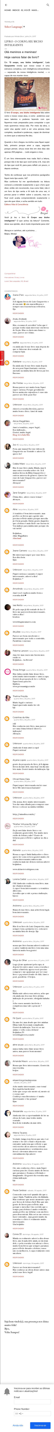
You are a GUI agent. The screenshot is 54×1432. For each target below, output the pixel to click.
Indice (16, 10)
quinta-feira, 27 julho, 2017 (38, 960)
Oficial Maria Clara (21, 779)
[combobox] (19, 1413)
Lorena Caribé (19, 879)
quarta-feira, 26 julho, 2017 (37, 670)
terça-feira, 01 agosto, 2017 (33, 1164)
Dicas (16, 277)
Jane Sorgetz (19, 493)
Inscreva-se (40, 1425)
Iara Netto (18, 605)
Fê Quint (17, 1018)
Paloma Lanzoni (20, 651)
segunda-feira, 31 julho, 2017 (35, 1111)
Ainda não (18, 1425)
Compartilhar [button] (10, 274)
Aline (15, 509)
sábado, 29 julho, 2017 (22, 1083)
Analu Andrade (20, 319)
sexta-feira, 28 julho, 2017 (35, 1045)
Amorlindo (18, 589)
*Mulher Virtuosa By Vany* (25, 824)
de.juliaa (16, 632)
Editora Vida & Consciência (16, 204)
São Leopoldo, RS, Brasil (18, 281)
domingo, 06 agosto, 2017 (33, 1234)
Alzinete (17, 850)
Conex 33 (17, 1234)
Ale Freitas (18, 383)
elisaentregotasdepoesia (24, 1080)
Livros (22, 277)
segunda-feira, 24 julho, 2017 (36, 295)
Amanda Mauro (20, 1061)
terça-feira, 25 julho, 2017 (32, 362)
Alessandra (18, 1111)
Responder (18, 313)
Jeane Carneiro (20, 550)
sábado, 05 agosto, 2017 (37, 1190)
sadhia (16, 342)
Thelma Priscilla (20, 696)
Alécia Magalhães (21, 421)
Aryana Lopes (19, 760)
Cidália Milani (19, 464)
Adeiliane (17, 361)
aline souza (18, 1044)
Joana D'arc (18, 295)
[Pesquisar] (48, 4)
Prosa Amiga (19, 670)
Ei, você (25, 10)
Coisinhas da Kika (21, 717)
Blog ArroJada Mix (21, 435)
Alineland (17, 538)
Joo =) (15, 445)
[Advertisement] (27, 1358)
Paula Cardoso (20, 1190)
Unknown (17, 404)
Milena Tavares (20, 1133)
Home (7, 10)
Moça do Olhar (20, 960)
